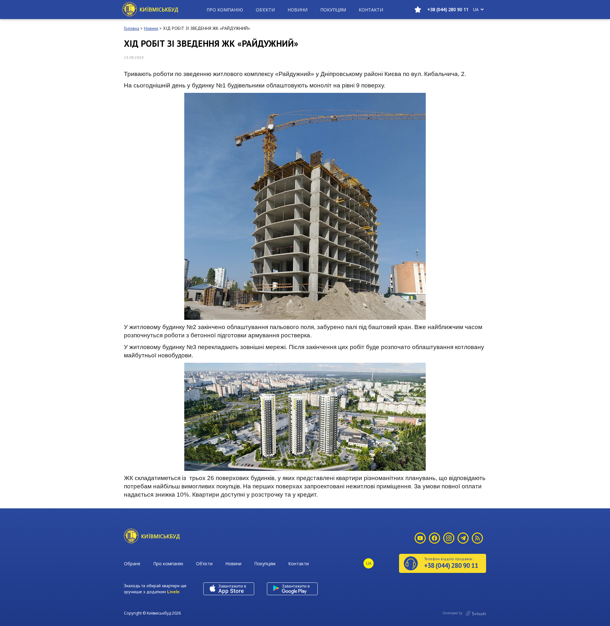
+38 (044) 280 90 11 (448, 9)
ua (475, 9)
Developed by (453, 613)
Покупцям (333, 10)
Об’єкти (265, 10)
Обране (132, 564)
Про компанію (225, 10)
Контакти (371, 10)
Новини (298, 10)
